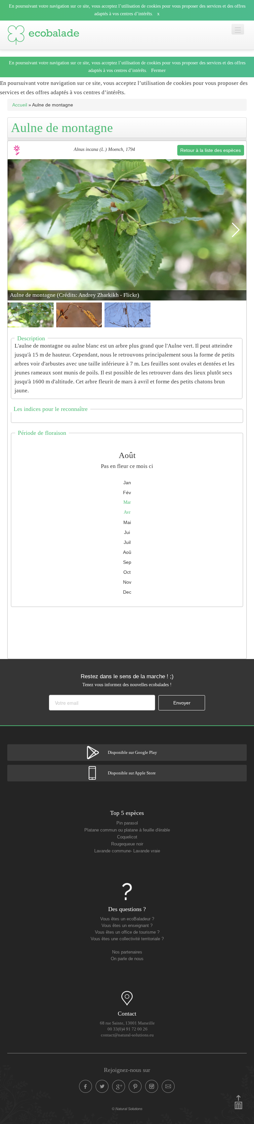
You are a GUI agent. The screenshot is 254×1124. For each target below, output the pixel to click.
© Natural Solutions (127, 1109)
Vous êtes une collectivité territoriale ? (127, 939)
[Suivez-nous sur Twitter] (102, 1086)
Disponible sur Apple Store (132, 773)
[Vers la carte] (127, 998)
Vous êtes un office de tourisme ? (127, 932)
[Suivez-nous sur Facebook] (85, 1086)
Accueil (19, 104)
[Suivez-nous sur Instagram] (151, 1086)
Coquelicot (127, 837)
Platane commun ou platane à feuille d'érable (127, 830)
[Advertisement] (128, 631)
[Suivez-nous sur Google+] (118, 1086)
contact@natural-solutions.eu (127, 1035)
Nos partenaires (127, 952)
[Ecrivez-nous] (168, 1086)
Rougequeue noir (127, 844)
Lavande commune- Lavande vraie (127, 851)
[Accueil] (43, 35)
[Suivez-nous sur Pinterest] (135, 1086)
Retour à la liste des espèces (210, 150)
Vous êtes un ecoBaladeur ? (127, 919)
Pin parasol (127, 823)
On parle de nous (127, 959)
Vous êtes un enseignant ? (127, 925)
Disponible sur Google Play (132, 752)
